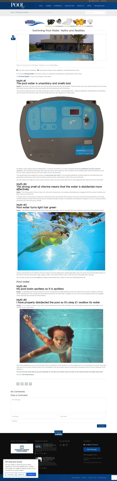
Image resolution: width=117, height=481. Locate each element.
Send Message (92, 449)
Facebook (17, 383)
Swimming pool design (22, 12)
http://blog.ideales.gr (27, 374)
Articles (54, 70)
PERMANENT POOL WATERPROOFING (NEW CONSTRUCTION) (49, 445)
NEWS (89, 5)
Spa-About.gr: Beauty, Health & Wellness (92, 459)
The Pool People (23, 76)
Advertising (103, 0)
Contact (84, 477)
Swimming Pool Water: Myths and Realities (37, 65)
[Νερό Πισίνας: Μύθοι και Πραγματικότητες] (13, 36)
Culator (38, 277)
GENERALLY (60, 70)
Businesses (58, 5)
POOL (41, 5)
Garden (48, 5)
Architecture (69, 5)
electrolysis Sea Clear (53, 175)
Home (12, 12)
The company (75, 477)
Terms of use (92, 477)
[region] (20, 468)
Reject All (21, 474)
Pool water (22, 70)
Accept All (31, 474)
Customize (10, 474)
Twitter (22, 383)
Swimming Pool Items (70, 70)
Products (80, 5)
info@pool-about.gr (94, 0)
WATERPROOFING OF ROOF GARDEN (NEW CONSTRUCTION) (49, 459)
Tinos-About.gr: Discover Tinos (92, 462)
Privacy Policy (102, 477)
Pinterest (30, 383)
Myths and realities (30, 70)
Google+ (26, 383)
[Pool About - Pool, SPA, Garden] (20, 6)
